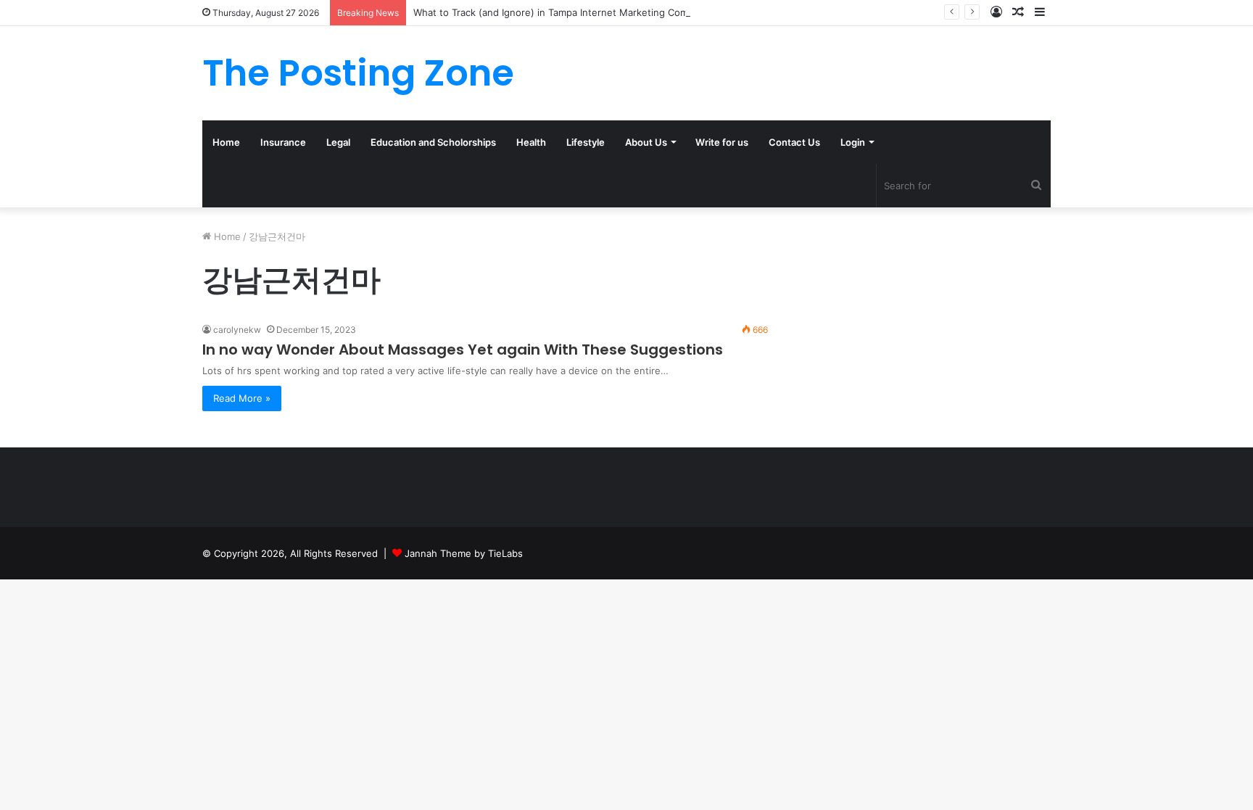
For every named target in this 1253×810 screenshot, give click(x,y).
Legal (338, 142)
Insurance (283, 142)
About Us (646, 142)
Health (531, 142)
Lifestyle (585, 142)
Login (852, 142)
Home (226, 142)
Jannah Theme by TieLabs (464, 553)
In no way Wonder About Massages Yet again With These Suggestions (462, 349)
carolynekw (237, 329)
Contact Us (794, 142)
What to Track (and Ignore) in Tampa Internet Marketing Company (561, 12)
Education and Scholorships (433, 142)
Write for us (721, 142)
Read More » (241, 398)
